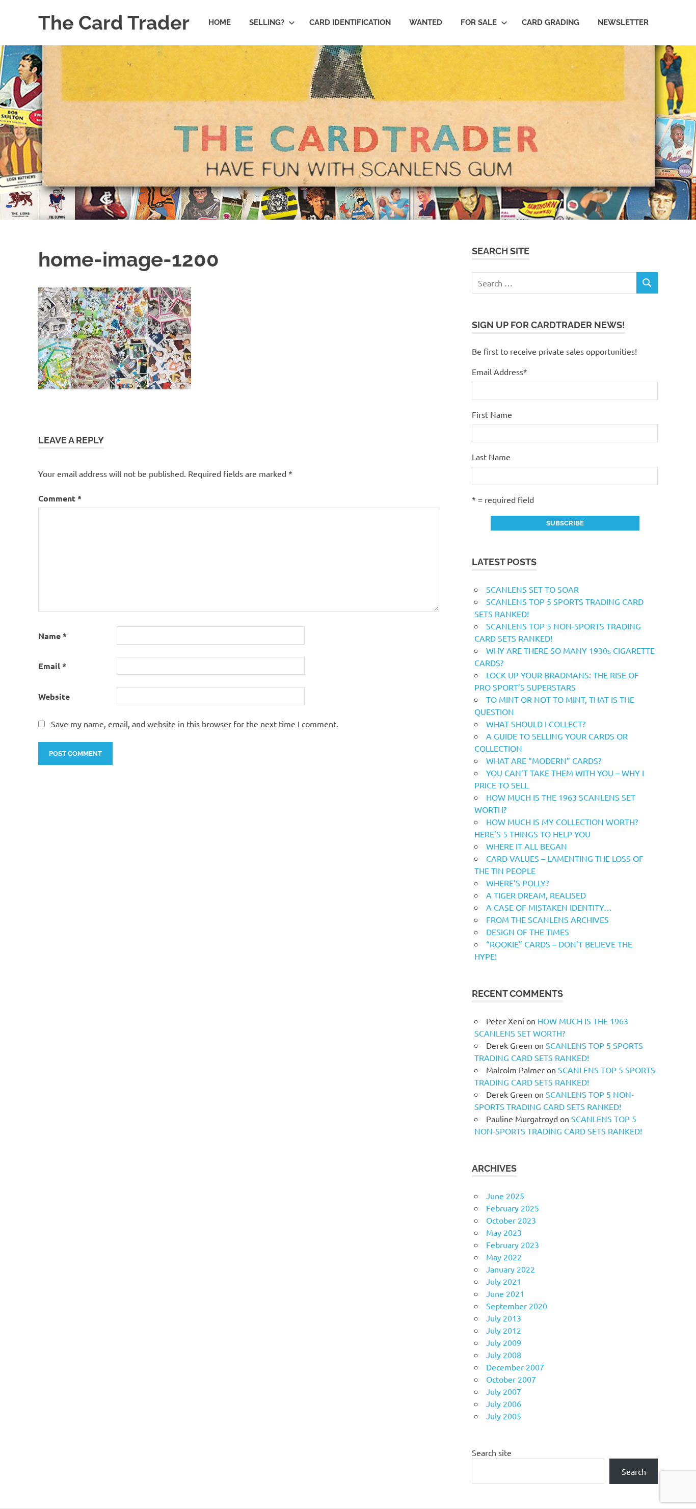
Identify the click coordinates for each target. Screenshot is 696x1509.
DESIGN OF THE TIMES (527, 931)
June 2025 (505, 1195)
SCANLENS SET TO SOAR (532, 589)
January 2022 (510, 1269)
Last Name (491, 457)
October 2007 (511, 1379)
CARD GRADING (550, 22)
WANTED (425, 22)
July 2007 (503, 1391)
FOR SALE (479, 22)
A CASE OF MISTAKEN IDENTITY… (549, 907)
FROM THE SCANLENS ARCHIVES (547, 919)
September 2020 (516, 1306)
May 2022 (504, 1257)
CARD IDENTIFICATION (350, 22)
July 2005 (503, 1416)
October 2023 (511, 1220)
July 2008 (503, 1354)
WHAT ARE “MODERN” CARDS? (543, 760)
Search (634, 1471)
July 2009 (503, 1342)
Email (52, 665)
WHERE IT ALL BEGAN (526, 846)
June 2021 (505, 1293)
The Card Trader (114, 22)
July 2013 (503, 1318)
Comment (60, 498)
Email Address (499, 371)
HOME (219, 22)
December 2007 (515, 1367)
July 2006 (503, 1403)
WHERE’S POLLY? (517, 883)
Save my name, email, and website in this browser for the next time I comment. (194, 724)
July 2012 (503, 1330)
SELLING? (266, 22)
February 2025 (512, 1208)
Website (54, 696)
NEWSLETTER (623, 22)
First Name (492, 414)
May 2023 (504, 1232)
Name (52, 635)
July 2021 (503, 1281)
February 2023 (512, 1244)
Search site (492, 1452)
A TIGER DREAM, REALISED (536, 895)
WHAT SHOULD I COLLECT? (535, 724)
